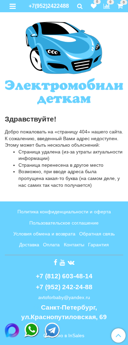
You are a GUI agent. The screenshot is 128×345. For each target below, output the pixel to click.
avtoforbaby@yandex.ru (64, 297)
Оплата (51, 244)
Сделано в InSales (63, 335)
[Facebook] (55, 262)
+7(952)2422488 (49, 6)
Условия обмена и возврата (44, 233)
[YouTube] (62, 262)
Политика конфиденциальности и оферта (64, 211)
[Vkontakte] (71, 262)
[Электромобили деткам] (64, 62)
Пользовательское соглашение (64, 223)
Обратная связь (97, 233)
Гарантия (98, 244)
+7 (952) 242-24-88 (64, 287)
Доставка (29, 244)
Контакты (74, 244)
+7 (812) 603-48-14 (64, 276)
